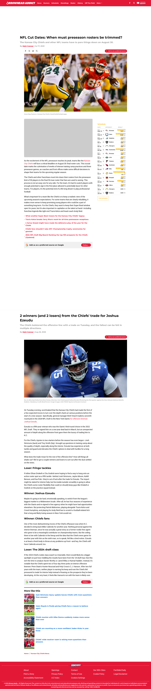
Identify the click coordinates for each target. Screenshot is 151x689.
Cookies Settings (78, 678)
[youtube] (138, 3)
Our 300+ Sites (99, 670)
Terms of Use (76, 674)
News (39, 3)
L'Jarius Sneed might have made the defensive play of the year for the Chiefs (56, 224)
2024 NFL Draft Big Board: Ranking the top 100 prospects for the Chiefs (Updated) (57, 236)
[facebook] (129, 3)
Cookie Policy (98, 674)
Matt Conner (28, 46)
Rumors (46, 3)
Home (26, 653)
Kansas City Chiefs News (40, 653)
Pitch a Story (29, 674)
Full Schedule (103, 198)
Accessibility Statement (33, 678)
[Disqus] (79, 276)
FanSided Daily (120, 670)
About (26, 670)
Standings (64, 3)
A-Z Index (55, 678)
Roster (73, 3)
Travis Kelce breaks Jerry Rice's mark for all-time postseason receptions (57, 219)
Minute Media (13, 683)
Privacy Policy (57, 674)
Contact (74, 670)
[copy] (36, 50)
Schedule (55, 3)
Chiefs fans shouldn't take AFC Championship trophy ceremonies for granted (56, 230)
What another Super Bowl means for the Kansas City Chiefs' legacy (55, 216)
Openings (55, 670)
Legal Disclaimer (120, 674)
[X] (134, 3)
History (80, 3)
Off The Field (90, 3)
